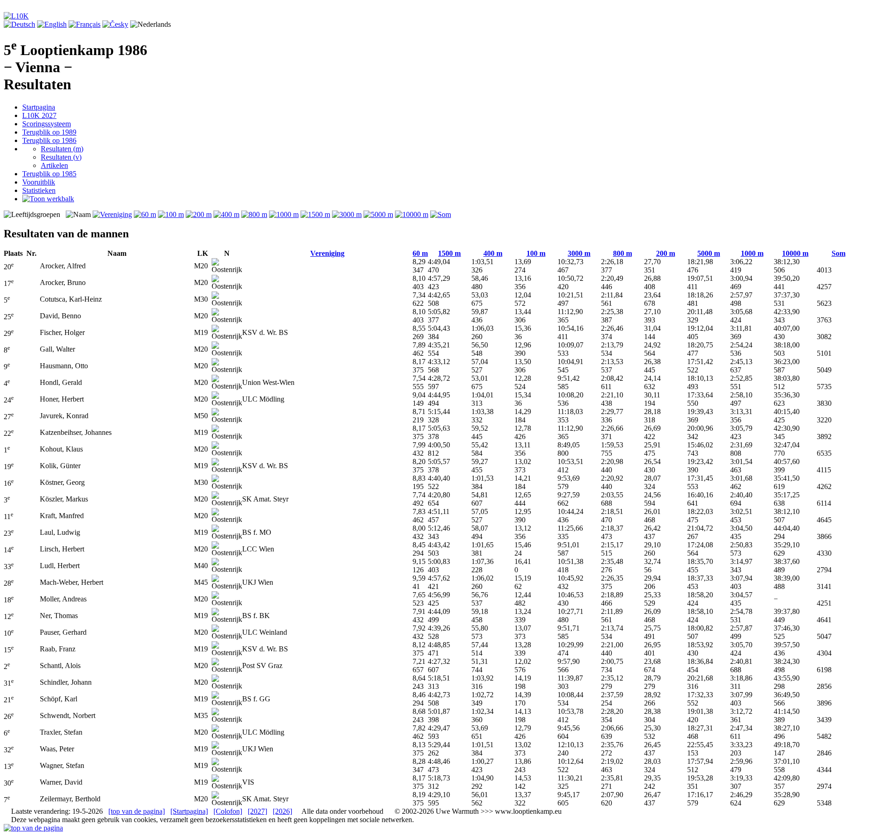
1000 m (752, 253)
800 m (622, 253)
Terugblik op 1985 (49, 174)
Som (838, 253)
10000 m (795, 253)
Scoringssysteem (46, 124)
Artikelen (54, 165)
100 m (535, 253)
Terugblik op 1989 (49, 132)
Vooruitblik (38, 182)
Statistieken (39, 190)
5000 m (708, 253)
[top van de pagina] (136, 811)
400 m (492, 253)
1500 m (449, 253)
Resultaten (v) (61, 157)
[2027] (257, 811)
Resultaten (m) (62, 149)
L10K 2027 (39, 115)
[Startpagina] (189, 811)
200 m (665, 253)
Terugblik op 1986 (49, 140)
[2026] (282, 811)
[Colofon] (227, 811)
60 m (420, 253)
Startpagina (38, 107)
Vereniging (327, 253)
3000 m (579, 253)
